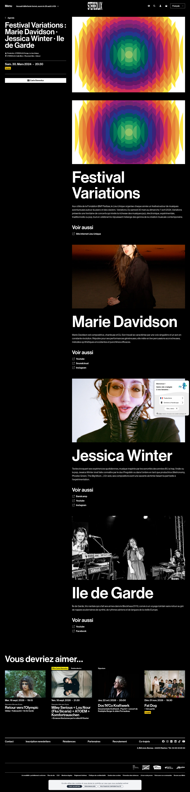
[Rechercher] (154, 6)
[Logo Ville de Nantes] (180, 767)
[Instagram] (167, 741)
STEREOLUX (11, 56)
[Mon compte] (160, 6)
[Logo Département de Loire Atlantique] (157, 767)
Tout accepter (74, 786)
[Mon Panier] (166, 6)
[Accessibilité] (149, 6)
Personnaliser (90, 786)
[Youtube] (183, 741)
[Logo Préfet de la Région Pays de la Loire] (136, 767)
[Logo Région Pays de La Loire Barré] (146, 767)
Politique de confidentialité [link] (110, 786)
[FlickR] (171, 741)
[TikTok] (179, 741)
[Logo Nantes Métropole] (168, 767)
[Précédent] (5, 18)
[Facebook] (163, 741)
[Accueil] (95, 6)
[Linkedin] (175, 741)
